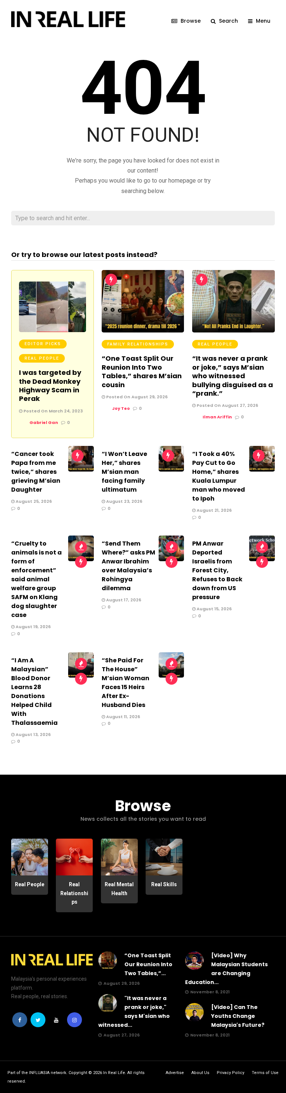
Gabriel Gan (43, 422)
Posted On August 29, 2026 (136, 397)
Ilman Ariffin (217, 417)
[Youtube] (56, 1019)
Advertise (175, 1072)
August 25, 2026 (33, 501)
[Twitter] (38, 1019)
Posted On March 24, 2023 (52, 411)
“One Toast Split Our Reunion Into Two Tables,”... (148, 964)
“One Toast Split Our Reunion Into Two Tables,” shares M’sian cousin (142, 371)
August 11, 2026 (122, 717)
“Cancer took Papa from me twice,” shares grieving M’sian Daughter (35, 472)
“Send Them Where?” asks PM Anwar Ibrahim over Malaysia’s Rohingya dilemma (128, 565)
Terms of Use (265, 1072)
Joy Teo (121, 408)
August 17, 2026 (123, 600)
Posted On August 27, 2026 (227, 405)
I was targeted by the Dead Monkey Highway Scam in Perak (50, 385)
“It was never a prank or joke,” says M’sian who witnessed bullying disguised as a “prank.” (232, 376)
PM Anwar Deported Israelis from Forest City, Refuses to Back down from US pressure (217, 570)
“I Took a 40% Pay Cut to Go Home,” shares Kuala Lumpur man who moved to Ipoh (218, 476)
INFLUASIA (39, 1072)
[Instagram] (74, 1019)
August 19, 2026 (33, 627)
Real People (42, 358)
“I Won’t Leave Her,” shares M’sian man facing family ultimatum (124, 472)
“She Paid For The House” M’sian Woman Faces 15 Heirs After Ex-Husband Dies (125, 682)
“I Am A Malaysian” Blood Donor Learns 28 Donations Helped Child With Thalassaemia (34, 691)
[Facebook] (19, 1019)
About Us (200, 1072)
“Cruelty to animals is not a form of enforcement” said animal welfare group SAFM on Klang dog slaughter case (36, 579)
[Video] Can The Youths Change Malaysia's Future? (237, 1016)
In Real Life (114, 1072)
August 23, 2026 (123, 501)
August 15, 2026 (214, 609)
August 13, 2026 (33, 734)
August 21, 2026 (214, 510)
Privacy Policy (230, 1072)
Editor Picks (43, 343)
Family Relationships (137, 344)
